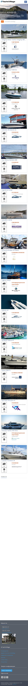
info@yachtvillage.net (6, 632)
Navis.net (14, 684)
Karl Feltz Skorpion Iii (8, 400)
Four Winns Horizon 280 (9, 160)
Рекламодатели (4, 651)
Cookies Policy (4, 659)
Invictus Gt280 (6, 100)
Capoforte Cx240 (7, 190)
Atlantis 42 (5, 310)
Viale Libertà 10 (5, 628)
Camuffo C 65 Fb (7, 220)
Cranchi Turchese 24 (8, 460)
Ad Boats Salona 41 (8, 340)
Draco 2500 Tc (6, 370)
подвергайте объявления (7, 655)
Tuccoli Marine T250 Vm (9, 70)
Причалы (3, 657)
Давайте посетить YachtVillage (8, 653)
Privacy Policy (4, 662)
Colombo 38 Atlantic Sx (9, 130)
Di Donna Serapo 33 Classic (10, 250)
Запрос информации (6, 670)
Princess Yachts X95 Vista (10, 430)
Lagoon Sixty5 (6, 280)
